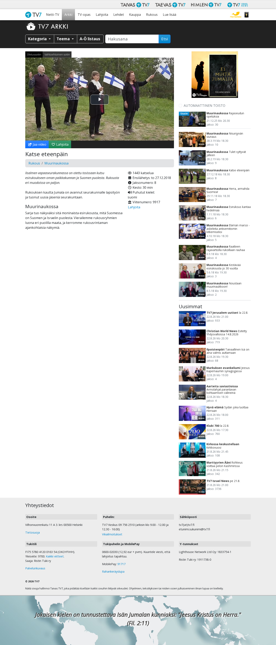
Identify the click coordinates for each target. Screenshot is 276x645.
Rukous (152, 14)
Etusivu (34, 14)
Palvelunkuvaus (35, 568)
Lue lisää (169, 14)
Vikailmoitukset (112, 534)
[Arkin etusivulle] (47, 26)
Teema (64, 38)
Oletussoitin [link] (34, 54)
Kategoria (38, 38)
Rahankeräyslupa (113, 571)
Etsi (164, 38)
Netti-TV (52, 14)
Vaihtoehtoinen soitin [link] (57, 54)
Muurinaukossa (235, 14)
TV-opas (84, 14)
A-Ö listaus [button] (90, 38)
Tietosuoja (32, 532)
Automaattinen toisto (204, 105)
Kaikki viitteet (55, 556)
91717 (121, 564)
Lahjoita (102, 14)
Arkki (68, 14)
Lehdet (118, 14)
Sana (246, 14)
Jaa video (39, 144)
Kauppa (135, 14)
